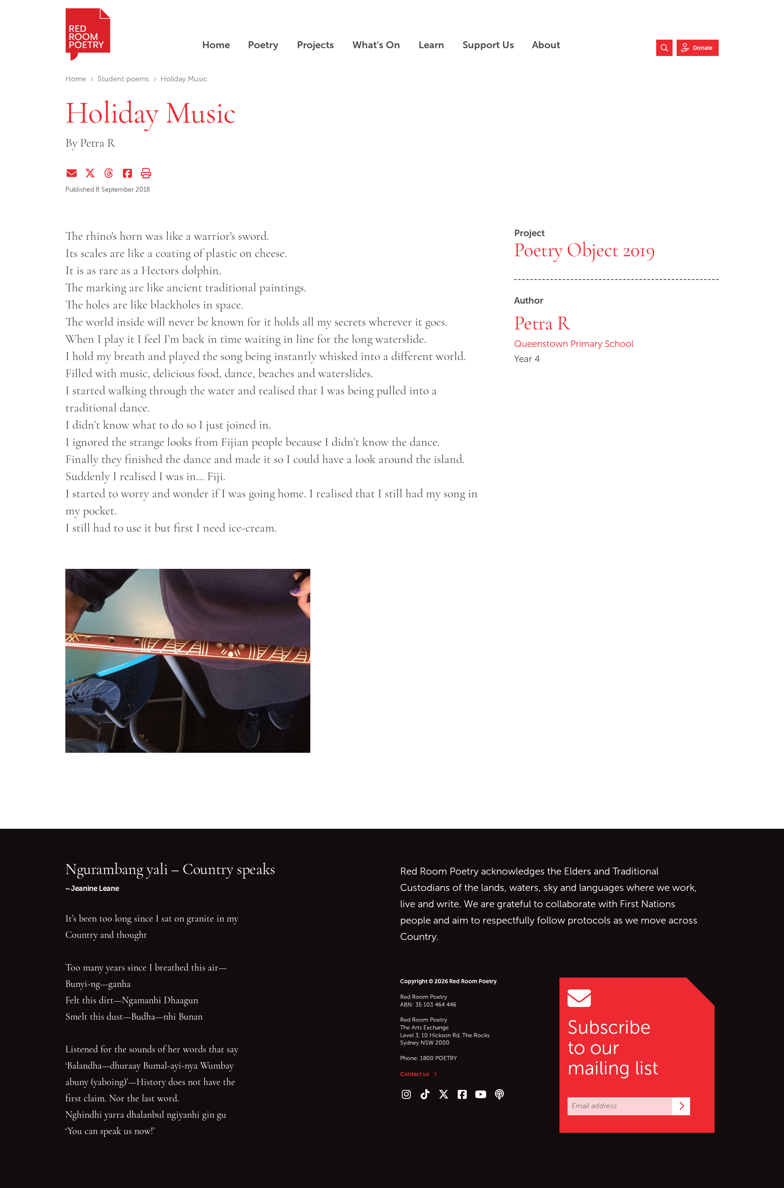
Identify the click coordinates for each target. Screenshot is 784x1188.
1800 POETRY (438, 1058)
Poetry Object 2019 (584, 250)
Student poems (123, 79)
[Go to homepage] (87, 34)
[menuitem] (216, 45)
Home (75, 79)
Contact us (414, 1074)
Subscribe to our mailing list (613, 1047)
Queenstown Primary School (574, 344)
